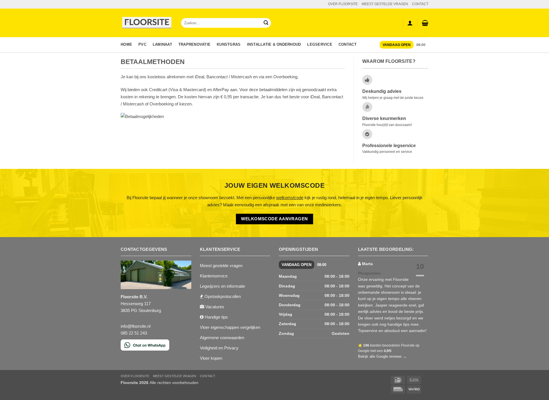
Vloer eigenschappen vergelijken (230, 327)
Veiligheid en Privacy (219, 347)
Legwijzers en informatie (222, 286)
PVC (142, 44)
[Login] (410, 23)
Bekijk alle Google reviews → (382, 356)
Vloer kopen (211, 358)
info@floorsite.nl (135, 326)
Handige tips (216, 317)
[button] (425, 23)
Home (126, 44)
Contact (348, 44)
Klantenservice (214, 275)
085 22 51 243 (134, 333)
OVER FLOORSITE (343, 4)
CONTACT (420, 4)
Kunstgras (228, 44)
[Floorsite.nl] (146, 23)
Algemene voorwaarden (222, 337)
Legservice (319, 44)
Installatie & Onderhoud (274, 44)
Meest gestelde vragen (221, 265)
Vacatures (214, 306)
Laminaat (162, 44)
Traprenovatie (194, 44)
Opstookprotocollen (222, 296)
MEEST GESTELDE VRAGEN (385, 4)
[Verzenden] (266, 23)
